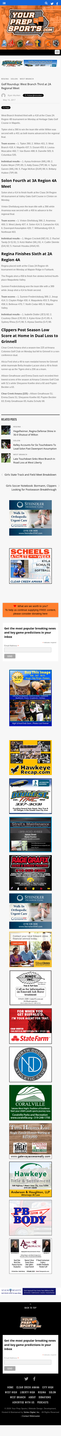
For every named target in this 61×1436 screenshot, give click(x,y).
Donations (45, 1397)
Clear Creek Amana (28, 1387)
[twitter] (52, 3)
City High (48, 1387)
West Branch (27, 79)
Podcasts (43, 1402)
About (32, 1397)
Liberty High (27, 1392)
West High (11, 1392)
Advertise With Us (23, 1402)
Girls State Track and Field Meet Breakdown (28, 475)
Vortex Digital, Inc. (32, 1412)
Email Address (11, 645)
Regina (5, 79)
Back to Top (30, 1307)
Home (10, 1387)
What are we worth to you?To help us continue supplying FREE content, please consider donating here (30, 610)
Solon (14, 79)
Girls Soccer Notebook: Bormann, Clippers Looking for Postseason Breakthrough (33, 487)
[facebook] (57, 3)
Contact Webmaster (31, 1416)
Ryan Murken (14, 95)
